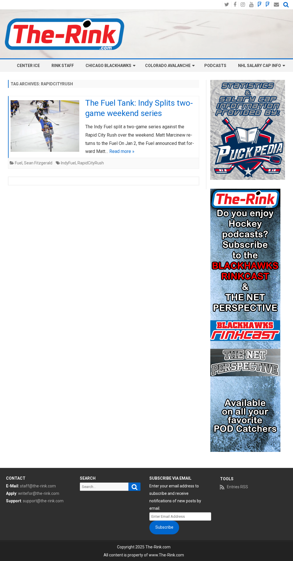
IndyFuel (68, 163)
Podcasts (215, 65)
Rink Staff (63, 65)
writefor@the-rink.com (38, 493)
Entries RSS (237, 487)
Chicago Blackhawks (108, 65)
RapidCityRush (91, 163)
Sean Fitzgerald (38, 163)
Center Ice (28, 65)
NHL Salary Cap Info (259, 65)
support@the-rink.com (43, 501)
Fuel (18, 163)
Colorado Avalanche (168, 65)
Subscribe (164, 527)
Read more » (121, 151)
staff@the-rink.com (38, 486)
